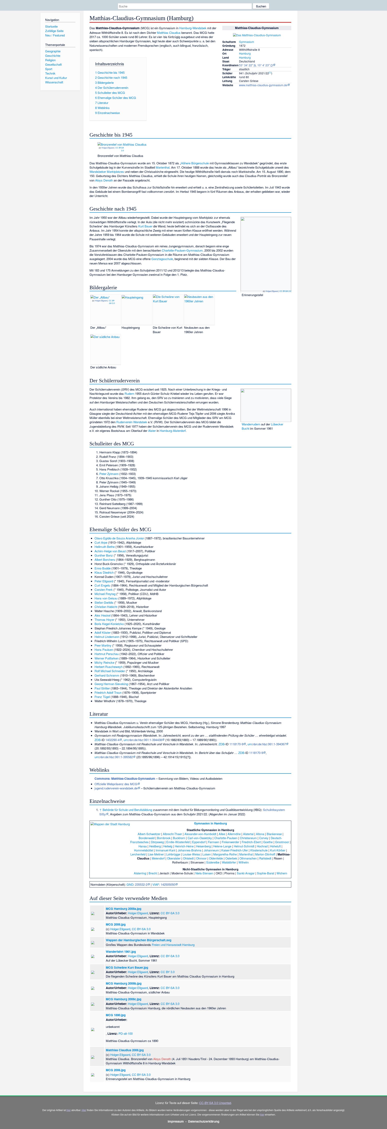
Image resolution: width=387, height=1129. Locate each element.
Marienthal (163, 167)
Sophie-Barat (265, 873)
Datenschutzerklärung (203, 1121)
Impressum (176, 1121)
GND (130, 884)
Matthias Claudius (169, 32)
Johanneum (211, 850)
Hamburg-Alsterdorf (173, 430)
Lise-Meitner (156, 854)
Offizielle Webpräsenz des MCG (116, 784)
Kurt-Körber (277, 850)
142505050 (168, 884)
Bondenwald (147, 838)
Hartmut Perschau (107, 654)
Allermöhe (234, 834)
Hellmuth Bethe (105, 546)
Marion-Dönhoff (265, 854)
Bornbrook (164, 838)
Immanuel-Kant (165, 850)
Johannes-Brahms (189, 850)
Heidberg (155, 846)
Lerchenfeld (138, 854)
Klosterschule (259, 850)
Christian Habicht (106, 606)
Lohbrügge (173, 854)
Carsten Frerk (104, 589)
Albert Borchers (105, 559)
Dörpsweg (157, 842)
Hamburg (245, 53)
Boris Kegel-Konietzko (109, 624)
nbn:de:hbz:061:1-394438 (145, 740)
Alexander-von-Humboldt (200, 834)
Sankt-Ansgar (246, 873)
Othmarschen (248, 858)
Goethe (268, 842)
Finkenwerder (230, 842)
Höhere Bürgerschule (195, 163)
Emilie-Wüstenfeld (178, 842)
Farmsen (213, 842)
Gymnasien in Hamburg (210, 823)
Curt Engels (102, 585)
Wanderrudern (251, 424)
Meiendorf (158, 858)
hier (69, 1110)
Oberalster (174, 858)
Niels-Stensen (204, 873)
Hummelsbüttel (143, 850)
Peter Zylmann (109, 474)
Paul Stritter (102, 688)
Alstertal (248, 834)
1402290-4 (112, 740)
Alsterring (140, 873)
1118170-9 (236, 744)
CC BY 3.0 (168, 972)
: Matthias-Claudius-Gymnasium (125, 778)
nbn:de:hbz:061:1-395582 (116, 757)
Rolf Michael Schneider (110, 671)
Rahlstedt (265, 858)
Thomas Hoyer (104, 619)
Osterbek (231, 858)
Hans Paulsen (104, 649)
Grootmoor (282, 842)
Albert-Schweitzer (149, 834)
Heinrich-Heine (184, 846)
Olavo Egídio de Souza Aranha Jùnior (119, 538)
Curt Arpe (101, 542)
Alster (152, 430)
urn (126, 740)
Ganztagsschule (162, 259)
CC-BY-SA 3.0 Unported (215, 1103)
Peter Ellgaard (104, 581)
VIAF (155, 884)
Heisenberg (203, 846)
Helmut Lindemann (107, 636)
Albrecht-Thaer (172, 834)
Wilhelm (243, 862)
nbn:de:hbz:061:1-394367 (269, 744)
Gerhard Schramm (107, 675)
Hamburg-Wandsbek (192, 28)
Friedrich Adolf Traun (108, 692)
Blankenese (274, 834)
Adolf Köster (103, 632)
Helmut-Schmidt (244, 846)
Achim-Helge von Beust (110, 551)
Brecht (153, 873)
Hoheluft (275, 846)
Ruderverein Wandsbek (131, 422)
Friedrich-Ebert (251, 842)
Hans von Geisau (106, 598)
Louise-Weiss (191, 854)
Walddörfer (229, 862)
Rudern (129, 393)
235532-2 (141, 884)
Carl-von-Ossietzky (200, 838)
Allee (222, 834)
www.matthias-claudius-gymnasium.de (263, 85)
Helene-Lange (222, 846)
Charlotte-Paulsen (225, 838)
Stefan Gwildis (104, 602)
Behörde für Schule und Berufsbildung (127, 810)
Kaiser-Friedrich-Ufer (234, 850)
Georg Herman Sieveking (111, 684)
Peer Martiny (103, 645)
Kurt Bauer (145, 226)
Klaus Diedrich (104, 572)
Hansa (142, 846)
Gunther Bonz (104, 555)
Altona (260, 834)
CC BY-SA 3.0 (119, 149)
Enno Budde (103, 568)
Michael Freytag (105, 594)
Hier (84, 1110)
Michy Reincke (104, 662)
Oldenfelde (216, 858)
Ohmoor (201, 858)
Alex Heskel (102, 615)
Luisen (206, 854)
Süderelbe (213, 862)
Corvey (263, 838)
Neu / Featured (55, 35)
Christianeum (248, 838)
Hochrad (262, 846)
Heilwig (167, 846)
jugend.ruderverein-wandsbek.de (116, 788)
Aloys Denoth (104, 180)
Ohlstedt (188, 858)
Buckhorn (179, 838)
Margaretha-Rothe (225, 854)
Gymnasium (246, 42)
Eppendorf (199, 842)
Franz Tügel (102, 697)
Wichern (282, 873)
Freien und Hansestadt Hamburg (173, 944)
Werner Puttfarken (107, 658)
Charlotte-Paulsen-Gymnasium (182, 250)
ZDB (98, 740)
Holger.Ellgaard (108, 147)
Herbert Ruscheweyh (109, 667)
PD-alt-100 (126, 1033)
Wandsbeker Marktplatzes (106, 171)
